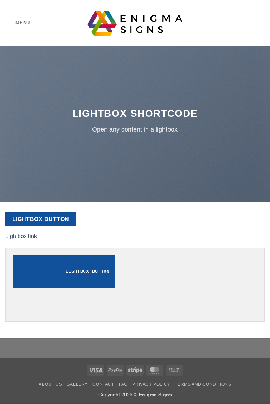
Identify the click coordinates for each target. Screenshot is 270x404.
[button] (17, 22)
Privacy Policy (151, 384)
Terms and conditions (203, 384)
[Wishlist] (237, 23)
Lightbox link (21, 236)
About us (50, 384)
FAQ (123, 384)
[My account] (249, 23)
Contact (103, 384)
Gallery (77, 384)
